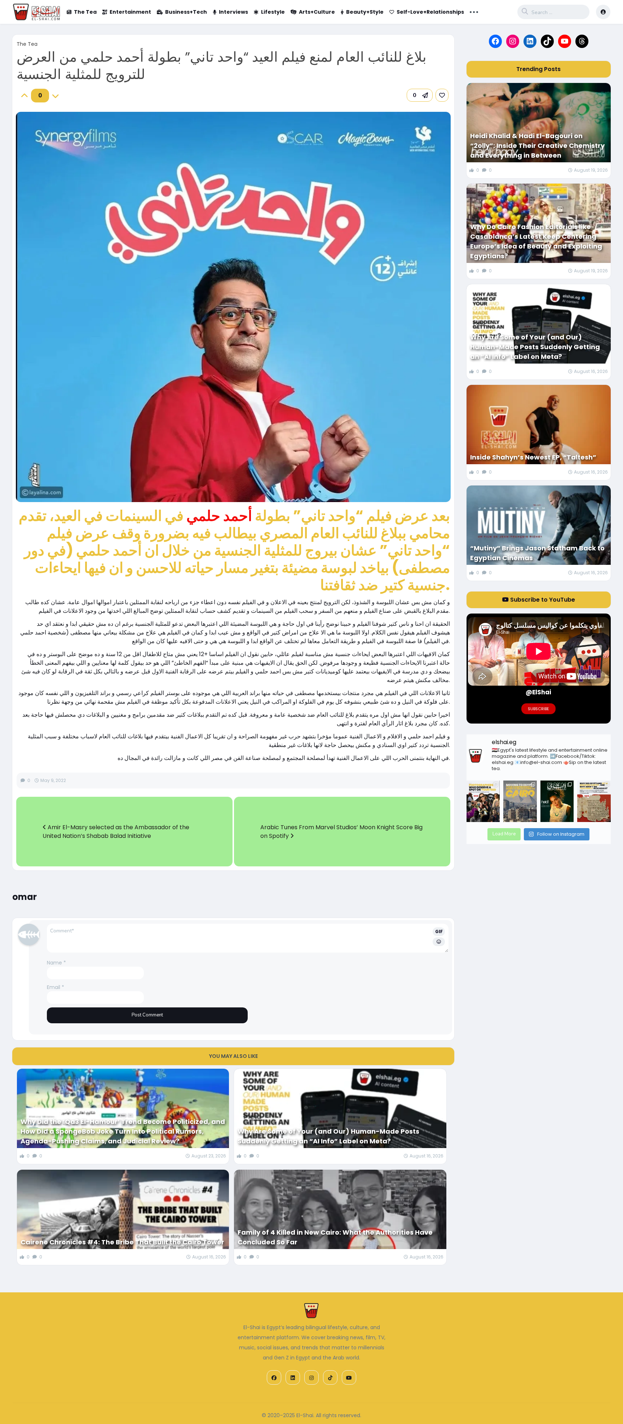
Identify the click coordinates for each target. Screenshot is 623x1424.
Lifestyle (273, 12)
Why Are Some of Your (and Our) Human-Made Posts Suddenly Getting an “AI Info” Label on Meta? (328, 1136)
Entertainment (130, 12)
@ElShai (538, 692)
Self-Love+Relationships (430, 12)
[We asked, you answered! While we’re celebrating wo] (483, 801)
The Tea (85, 12)
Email (55, 987)
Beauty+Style (365, 12)
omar (24, 897)
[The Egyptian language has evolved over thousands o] (593, 801)
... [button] (474, 11)
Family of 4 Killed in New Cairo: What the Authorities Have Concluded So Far (335, 1237)
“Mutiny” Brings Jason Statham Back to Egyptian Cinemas (537, 553)
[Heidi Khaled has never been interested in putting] (557, 801)
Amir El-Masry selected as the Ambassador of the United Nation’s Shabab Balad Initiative (116, 831)
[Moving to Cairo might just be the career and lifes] (519, 801)
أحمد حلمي (219, 516)
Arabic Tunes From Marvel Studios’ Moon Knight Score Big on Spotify (341, 831)
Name (56, 962)
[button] (420, 95)
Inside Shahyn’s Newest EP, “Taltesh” (533, 457)
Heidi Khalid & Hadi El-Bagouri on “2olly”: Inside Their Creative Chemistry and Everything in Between (537, 145)
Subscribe (538, 709)
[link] (442, 95)
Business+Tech (186, 12)
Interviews (233, 12)
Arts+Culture (317, 12)
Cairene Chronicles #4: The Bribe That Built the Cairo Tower (122, 1242)
